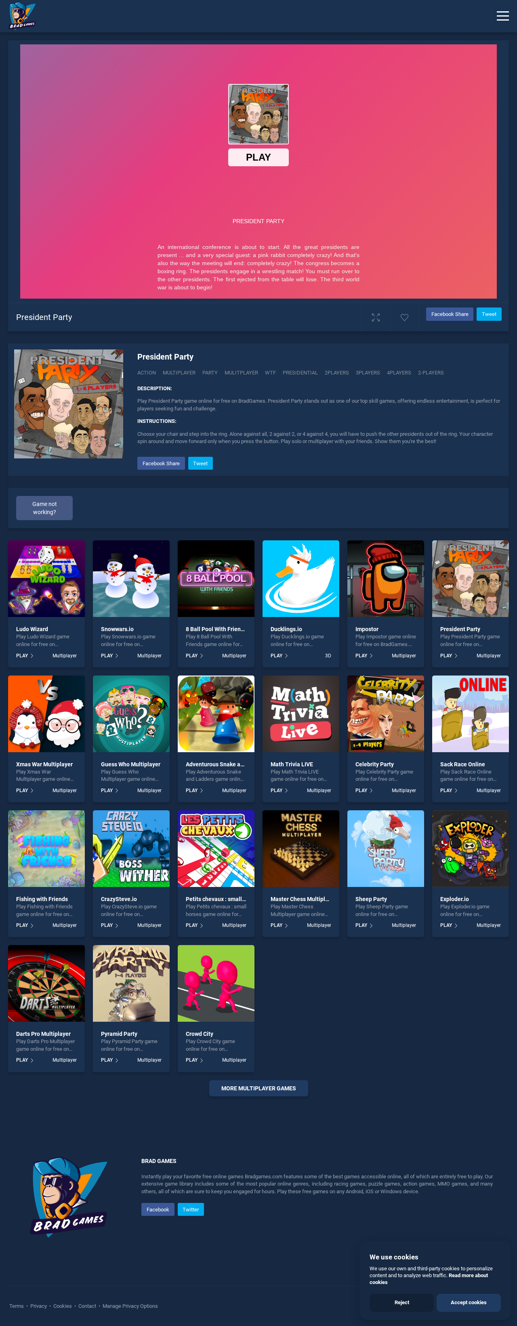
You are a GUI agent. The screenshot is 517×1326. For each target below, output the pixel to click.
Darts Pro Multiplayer (43, 1034)
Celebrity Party (374, 764)
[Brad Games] (18, 16)
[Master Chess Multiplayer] (301, 848)
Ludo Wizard (32, 629)
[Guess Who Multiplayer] (131, 714)
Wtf (270, 373)
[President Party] (470, 578)
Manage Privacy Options (129, 1306)
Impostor (366, 629)
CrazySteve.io (119, 899)
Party (210, 373)
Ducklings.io (286, 629)
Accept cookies (469, 1302)
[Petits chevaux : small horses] (216, 848)
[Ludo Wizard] (46, 578)
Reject (402, 1302)
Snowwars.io (117, 629)
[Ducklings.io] (301, 578)
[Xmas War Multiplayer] (46, 714)
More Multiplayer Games (258, 1088)
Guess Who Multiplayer (130, 764)
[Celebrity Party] (385, 714)
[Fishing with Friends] (46, 848)
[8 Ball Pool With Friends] (216, 578)
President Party (460, 629)
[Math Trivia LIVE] (301, 714)
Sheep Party (371, 899)
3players (368, 373)
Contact (87, 1306)
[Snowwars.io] (131, 578)
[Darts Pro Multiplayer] (46, 983)
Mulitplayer (241, 373)
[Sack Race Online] (470, 714)
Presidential (300, 373)
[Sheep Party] (385, 848)
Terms (17, 1306)
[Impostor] (385, 578)
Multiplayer (179, 373)
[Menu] (503, 16)
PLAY (22, 656)
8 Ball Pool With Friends (216, 629)
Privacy (38, 1306)
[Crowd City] (216, 983)
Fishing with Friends (42, 899)
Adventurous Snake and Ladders (227, 764)
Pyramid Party (119, 1034)
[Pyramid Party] (131, 983)
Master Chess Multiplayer (303, 899)
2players (337, 373)
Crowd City (199, 1034)
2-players (431, 373)
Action (146, 373)
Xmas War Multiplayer (44, 764)
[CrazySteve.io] (131, 848)
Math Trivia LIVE (292, 764)
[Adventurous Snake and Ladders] (216, 714)
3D (328, 656)
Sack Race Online (462, 764)
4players (399, 373)
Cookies (62, 1306)
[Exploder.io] (470, 848)
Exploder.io (454, 899)
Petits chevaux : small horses (223, 899)
